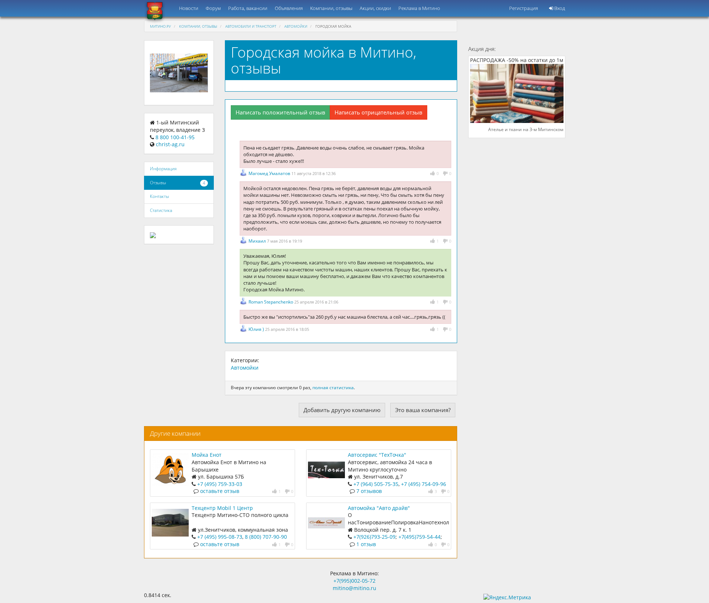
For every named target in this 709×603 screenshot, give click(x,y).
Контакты (159, 196)
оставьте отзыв (219, 490)
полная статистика (333, 387)
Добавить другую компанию (342, 410)
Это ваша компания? (423, 410)
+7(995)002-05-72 (354, 580)
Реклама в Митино (419, 8)
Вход (559, 8)
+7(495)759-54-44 (419, 536)
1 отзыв (366, 544)
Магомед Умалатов (270, 173)
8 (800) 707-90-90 (266, 536)
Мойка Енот (207, 454)
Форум (213, 8)
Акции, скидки (375, 8)
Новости (188, 8)
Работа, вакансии (247, 8)
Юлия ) (257, 329)
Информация (163, 168)
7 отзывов (369, 490)
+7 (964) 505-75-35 (375, 483)
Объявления (289, 8)
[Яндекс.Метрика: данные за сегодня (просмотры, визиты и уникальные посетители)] (507, 597)
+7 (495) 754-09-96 (423, 483)
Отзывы (158, 182)
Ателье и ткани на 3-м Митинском (526, 129)
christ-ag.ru (170, 144)
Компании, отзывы (331, 8)
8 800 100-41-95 (175, 137)
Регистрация (523, 8)
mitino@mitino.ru (354, 588)
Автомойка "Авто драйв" (379, 507)
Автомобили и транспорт (250, 26)
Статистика (161, 210)
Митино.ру (160, 26)
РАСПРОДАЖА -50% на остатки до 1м (516, 60)
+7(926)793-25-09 (374, 536)
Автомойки (295, 26)
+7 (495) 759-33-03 (219, 483)
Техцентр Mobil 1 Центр (222, 507)
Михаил (258, 241)
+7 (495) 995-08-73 (219, 536)
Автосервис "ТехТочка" (377, 454)
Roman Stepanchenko (271, 302)
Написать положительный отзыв (280, 112)
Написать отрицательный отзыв (378, 112)
